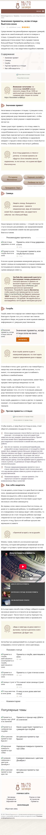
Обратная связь (11, 809)
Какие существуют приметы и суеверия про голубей (29, 728)
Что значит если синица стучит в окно (30, 683)
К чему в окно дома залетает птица (28, 692)
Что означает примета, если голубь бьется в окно (28, 252)
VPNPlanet (29, 286)
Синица (8, 60)
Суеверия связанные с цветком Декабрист (29, 759)
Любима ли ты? (35, 182)
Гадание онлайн (34, 177)
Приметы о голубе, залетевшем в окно (30, 655)
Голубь (7, 63)
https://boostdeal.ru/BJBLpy (14, 97)
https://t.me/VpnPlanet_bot (14, 294)
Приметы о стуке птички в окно (30, 672)
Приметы (16, 16)
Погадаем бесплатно (12, 178)
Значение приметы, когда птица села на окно (30, 332)
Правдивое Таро (12, 188)
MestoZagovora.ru (7, 16)
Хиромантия (11, 801)
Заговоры (11, 797)
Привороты (11, 799)
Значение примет (12, 58)
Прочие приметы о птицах (15, 66)
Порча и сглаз (34, 797)
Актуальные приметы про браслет (27, 737)
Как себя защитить (12, 68)
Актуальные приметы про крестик (27, 771)
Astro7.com (41, 186)
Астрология (34, 799)
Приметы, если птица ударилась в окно (30, 243)
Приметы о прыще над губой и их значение (29, 718)
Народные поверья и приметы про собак (29, 747)
